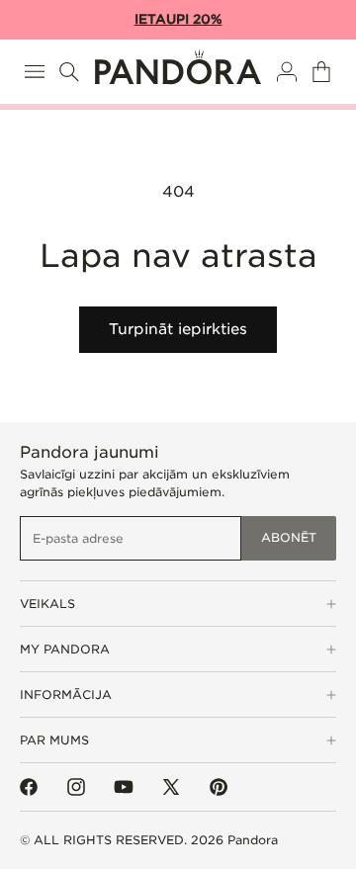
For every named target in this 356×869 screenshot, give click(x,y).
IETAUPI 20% (178, 19)
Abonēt (288, 537)
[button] (34, 71)
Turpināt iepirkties (178, 329)
